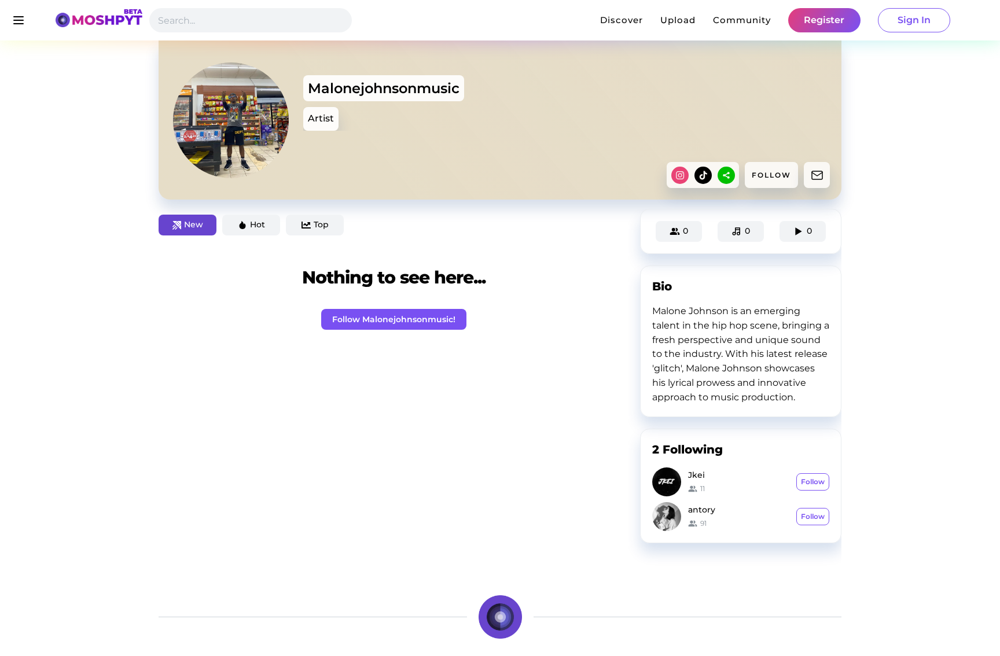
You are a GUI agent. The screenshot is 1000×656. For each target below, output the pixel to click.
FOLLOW (771, 175)
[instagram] (680, 175)
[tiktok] (703, 175)
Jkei (696, 475)
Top (321, 224)
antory (701, 509)
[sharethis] (726, 175)
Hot (257, 224)
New (193, 224)
